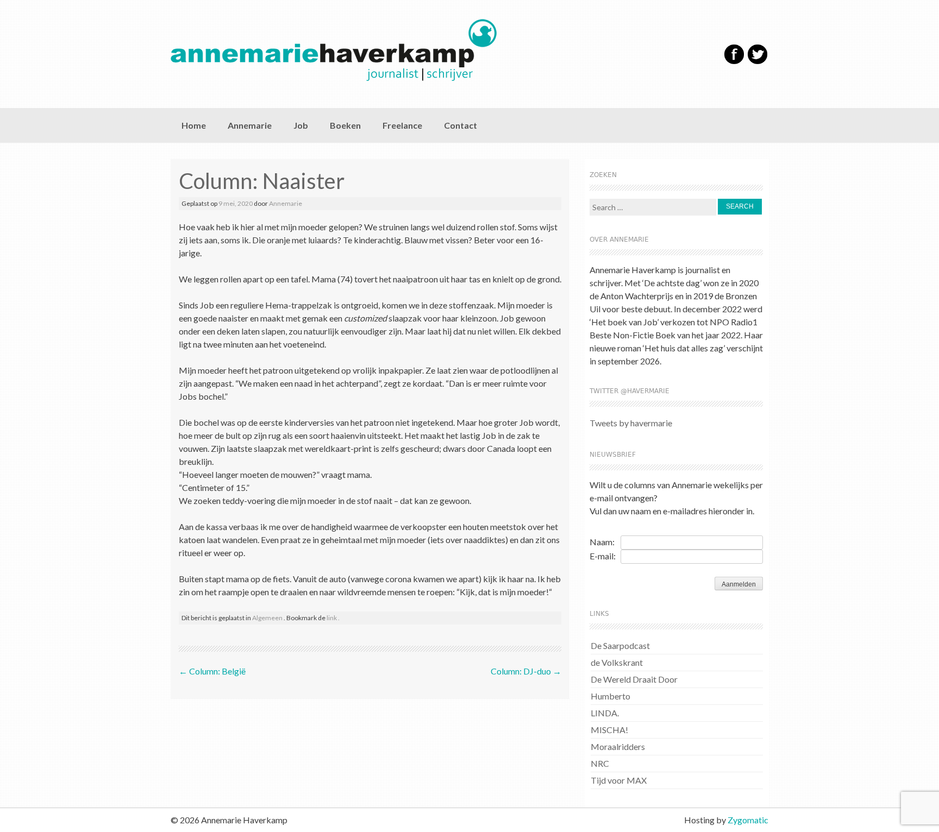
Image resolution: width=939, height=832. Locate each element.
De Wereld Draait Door (634, 679)
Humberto (610, 696)
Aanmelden (739, 584)
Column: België (212, 671)
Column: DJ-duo (526, 671)
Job (300, 125)
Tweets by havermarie (631, 423)
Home (193, 125)
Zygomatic (748, 820)
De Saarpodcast (620, 645)
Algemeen (267, 618)
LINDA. (605, 713)
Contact (460, 125)
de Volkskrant (617, 662)
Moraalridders (618, 746)
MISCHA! (609, 729)
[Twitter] (757, 61)
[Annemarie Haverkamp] (425, 50)
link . (333, 618)
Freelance (402, 125)
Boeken (345, 125)
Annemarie (250, 125)
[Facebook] (734, 61)
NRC (600, 763)
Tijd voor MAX (619, 780)
